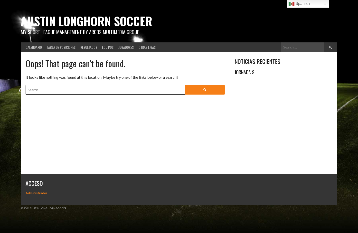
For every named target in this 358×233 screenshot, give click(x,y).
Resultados (88, 47)
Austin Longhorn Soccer (86, 20)
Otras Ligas (147, 47)
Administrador (36, 193)
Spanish (302, 3)
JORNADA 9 (244, 72)
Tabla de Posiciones (61, 47)
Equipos (107, 47)
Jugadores (126, 47)
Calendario (34, 47)
